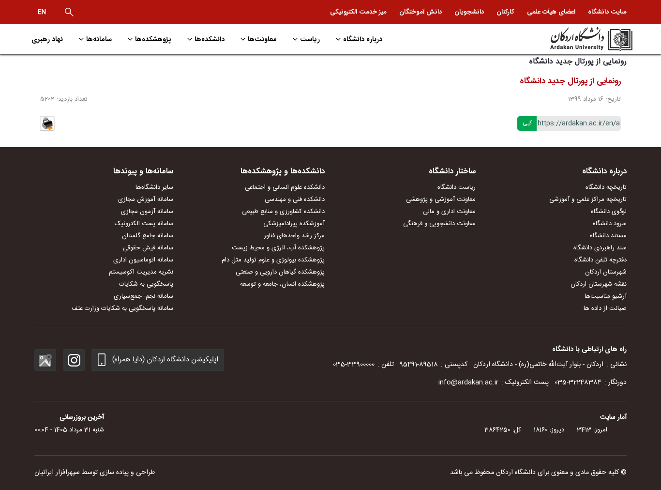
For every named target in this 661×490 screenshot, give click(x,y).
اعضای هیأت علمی (551, 12)
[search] (69, 12)
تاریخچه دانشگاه (606, 187)
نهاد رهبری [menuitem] (47, 39)
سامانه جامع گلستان (147, 235)
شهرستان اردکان (606, 272)
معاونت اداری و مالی (449, 211)
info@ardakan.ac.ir (468, 382)
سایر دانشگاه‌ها (154, 187)
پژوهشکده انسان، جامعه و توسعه (282, 284)
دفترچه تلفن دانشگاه (600, 260)
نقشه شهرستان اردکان (599, 284)
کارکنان (505, 12)
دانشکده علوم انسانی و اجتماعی (285, 187)
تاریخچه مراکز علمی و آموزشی (588, 199)
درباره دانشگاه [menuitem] (362, 39)
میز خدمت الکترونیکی (358, 12)
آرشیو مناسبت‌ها (606, 296)
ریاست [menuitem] (310, 39)
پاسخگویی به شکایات (146, 284)
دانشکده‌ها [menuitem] (210, 39)
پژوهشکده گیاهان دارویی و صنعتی (280, 272)
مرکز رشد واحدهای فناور (294, 235)
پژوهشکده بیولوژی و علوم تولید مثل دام (273, 260)
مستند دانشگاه (608, 235)
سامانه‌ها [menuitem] (99, 39)
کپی (527, 123)
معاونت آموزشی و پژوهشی (441, 199)
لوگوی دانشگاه (609, 211)
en (42, 12)
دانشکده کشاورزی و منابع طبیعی (283, 211)
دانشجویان (469, 12)
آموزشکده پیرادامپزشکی (294, 223)
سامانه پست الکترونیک (144, 223)
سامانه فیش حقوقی (148, 248)
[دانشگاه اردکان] (561, 39)
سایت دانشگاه (607, 12)
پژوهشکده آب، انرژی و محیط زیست (278, 248)
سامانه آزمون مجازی (147, 211)
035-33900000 (354, 364)
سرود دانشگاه (610, 223)
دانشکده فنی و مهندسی (295, 199)
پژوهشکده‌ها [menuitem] (153, 39)
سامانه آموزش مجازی (145, 199)
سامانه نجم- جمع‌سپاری (143, 296)
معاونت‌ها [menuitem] (262, 39)
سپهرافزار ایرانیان (57, 472)
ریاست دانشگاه (456, 187)
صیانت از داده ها (605, 308)
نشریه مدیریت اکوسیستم (141, 272)
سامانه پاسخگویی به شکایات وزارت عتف (122, 308)
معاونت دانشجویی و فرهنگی (439, 223)
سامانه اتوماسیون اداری (143, 260)
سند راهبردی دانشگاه (600, 248)
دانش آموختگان (420, 12)
